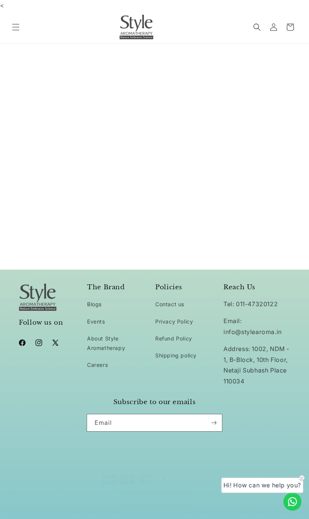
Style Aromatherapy (164, 493)
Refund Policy (173, 338)
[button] (16, 27)
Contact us (169, 304)
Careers (97, 365)
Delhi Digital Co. (172, 505)
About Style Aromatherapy (106, 343)
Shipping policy (176, 355)
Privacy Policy (174, 321)
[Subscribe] (213, 423)
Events (96, 321)
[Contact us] (292, 502)
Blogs (94, 304)
